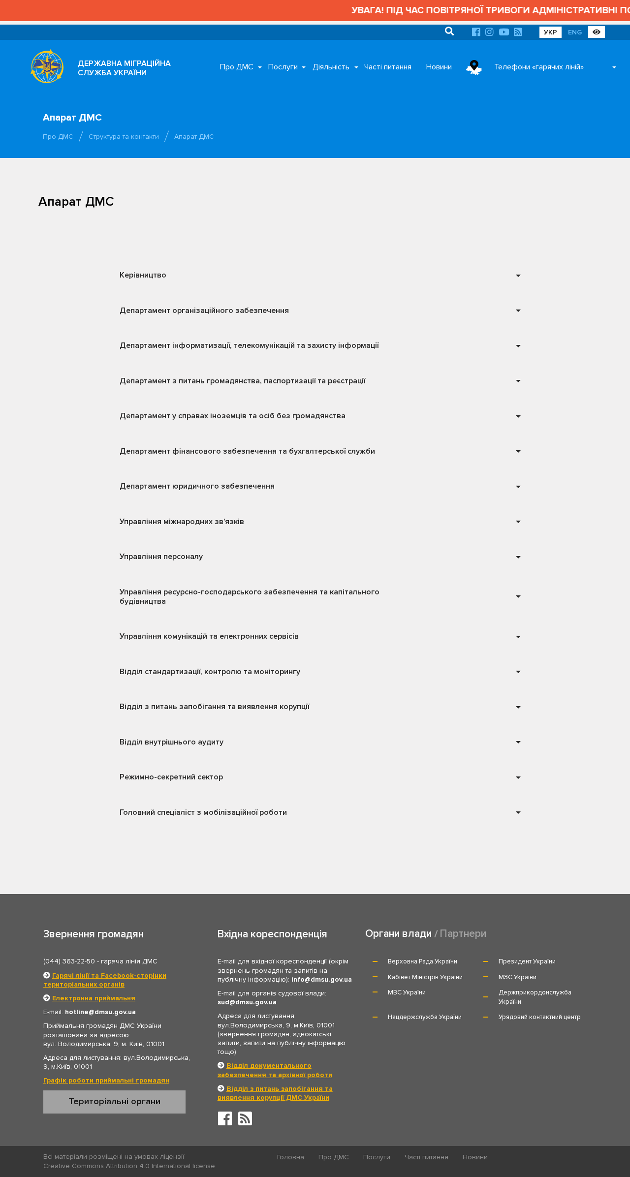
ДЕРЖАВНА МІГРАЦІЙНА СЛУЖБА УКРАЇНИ (124, 68)
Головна (290, 1157)
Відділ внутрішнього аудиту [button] (171, 742)
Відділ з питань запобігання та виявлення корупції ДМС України (275, 1093)
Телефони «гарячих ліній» (539, 67)
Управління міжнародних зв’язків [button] (182, 522)
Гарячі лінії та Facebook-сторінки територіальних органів (104, 980)
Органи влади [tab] (398, 934)
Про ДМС (236, 67)
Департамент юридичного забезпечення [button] (197, 486)
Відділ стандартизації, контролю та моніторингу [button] (210, 672)
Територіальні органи (114, 1101)
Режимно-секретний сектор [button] (171, 777)
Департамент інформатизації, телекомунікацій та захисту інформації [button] (249, 345)
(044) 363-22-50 (69, 961)
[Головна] (44, 69)
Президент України (527, 961)
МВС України (407, 992)
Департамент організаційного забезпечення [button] (204, 310)
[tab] (319, 276)
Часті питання (387, 67)
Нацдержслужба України (425, 1017)
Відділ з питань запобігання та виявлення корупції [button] (214, 707)
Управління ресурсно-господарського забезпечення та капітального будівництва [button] (249, 596)
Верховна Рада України (422, 961)
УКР (550, 32)
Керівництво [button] (143, 275)
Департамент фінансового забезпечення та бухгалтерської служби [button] (247, 451)
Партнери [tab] (463, 934)
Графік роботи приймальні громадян (106, 1080)
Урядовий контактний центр (540, 1017)
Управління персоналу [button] (161, 556)
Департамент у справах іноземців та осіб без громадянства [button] (233, 416)
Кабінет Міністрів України (425, 977)
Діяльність (331, 67)
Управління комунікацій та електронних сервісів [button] (209, 636)
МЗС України (517, 977)
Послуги (283, 67)
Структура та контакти (124, 136)
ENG (575, 32)
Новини (439, 67)
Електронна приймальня (93, 998)
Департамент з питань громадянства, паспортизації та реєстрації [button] (242, 381)
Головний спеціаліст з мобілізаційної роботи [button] (203, 812)
